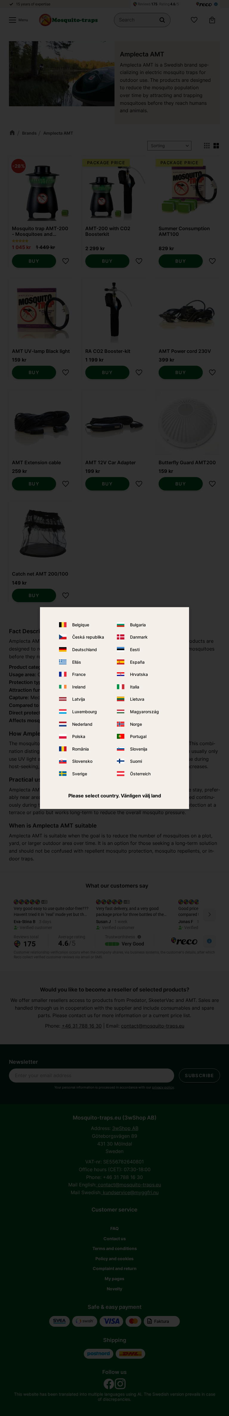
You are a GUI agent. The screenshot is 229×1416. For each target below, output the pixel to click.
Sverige (79, 773)
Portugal (138, 736)
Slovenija (138, 748)
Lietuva (137, 699)
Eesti (135, 649)
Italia (134, 686)
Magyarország (144, 711)
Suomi (136, 761)
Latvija (78, 699)
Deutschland (84, 649)
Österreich (140, 773)
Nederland (82, 723)
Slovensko (82, 761)
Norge (136, 723)
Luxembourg (84, 711)
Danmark (139, 636)
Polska (78, 736)
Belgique (80, 624)
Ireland (79, 686)
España (137, 661)
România (80, 748)
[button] (17, 20)
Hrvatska (139, 674)
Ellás (76, 661)
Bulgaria (138, 624)
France (79, 674)
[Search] (162, 20)
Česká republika (88, 636)
